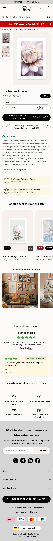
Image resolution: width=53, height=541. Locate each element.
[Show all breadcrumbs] (5, 29)
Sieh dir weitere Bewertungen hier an (26, 383)
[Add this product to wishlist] (47, 126)
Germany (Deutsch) (27, 528)
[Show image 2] (6, 51)
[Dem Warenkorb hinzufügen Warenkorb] (30, 248)
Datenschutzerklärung (26, 512)
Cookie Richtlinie (23, 507)
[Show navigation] (4, 8)
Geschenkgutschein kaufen (29, 499)
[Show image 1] (6, 38)
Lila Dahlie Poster (31, 29)
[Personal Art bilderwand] (20, 290)
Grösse (5, 102)
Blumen (15, 29)
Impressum (39, 507)
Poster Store (33, 534)
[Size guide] (6, 126)
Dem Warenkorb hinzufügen (28, 117)
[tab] (41, 8)
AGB (11, 507)
